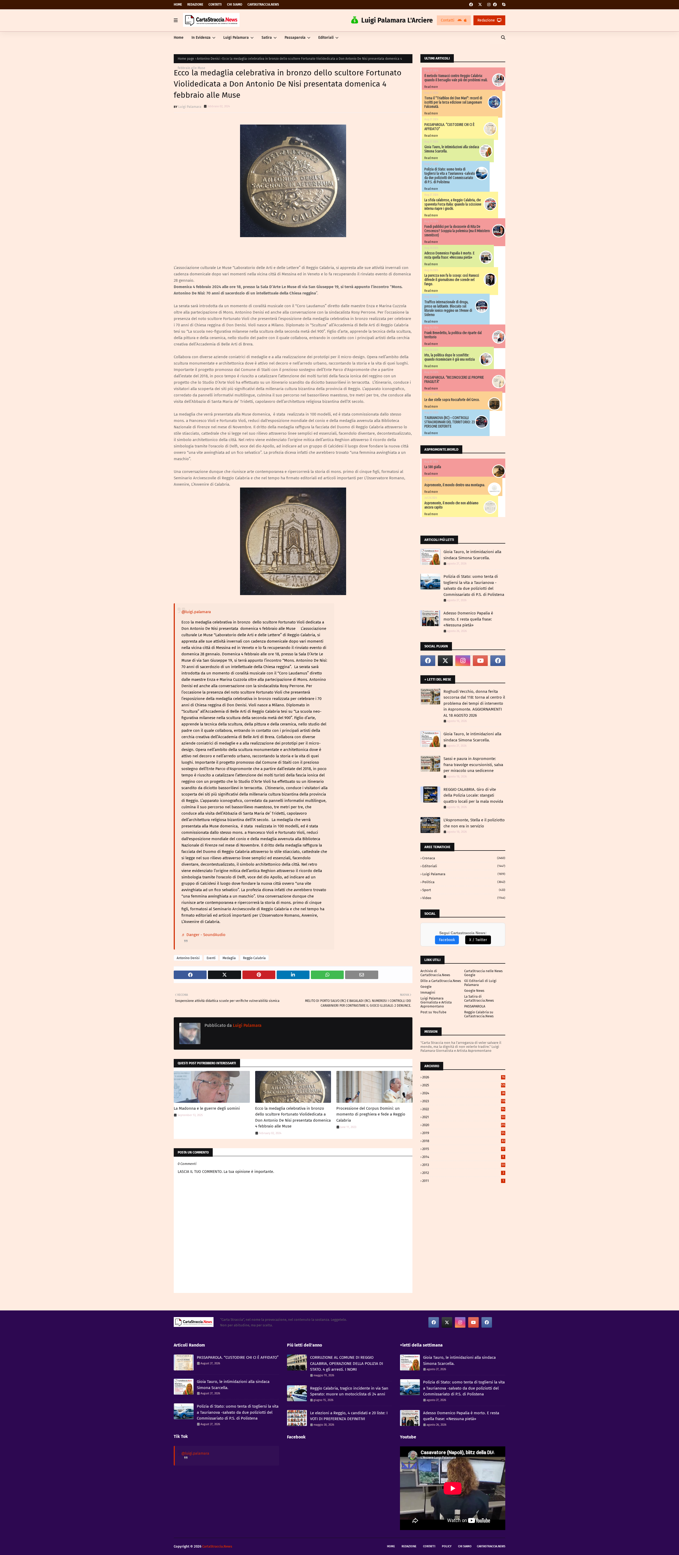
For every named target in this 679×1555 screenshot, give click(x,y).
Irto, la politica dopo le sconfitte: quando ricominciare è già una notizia (449, 357)
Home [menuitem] (179, 37)
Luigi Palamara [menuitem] (236, 37)
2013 (463, 1165)
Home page (186, 59)
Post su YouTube (433, 1012)
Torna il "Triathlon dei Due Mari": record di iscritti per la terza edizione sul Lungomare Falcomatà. (453, 102)
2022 (463, 1109)
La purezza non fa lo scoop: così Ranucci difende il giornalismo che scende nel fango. (451, 279)
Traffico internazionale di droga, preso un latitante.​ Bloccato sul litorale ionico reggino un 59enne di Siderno (448, 308)
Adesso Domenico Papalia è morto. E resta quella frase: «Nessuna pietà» (449, 255)
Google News (474, 991)
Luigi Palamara (189, 107)
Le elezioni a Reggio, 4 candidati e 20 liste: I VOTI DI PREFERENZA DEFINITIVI (349, 1416)
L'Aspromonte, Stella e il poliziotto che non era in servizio (474, 823)
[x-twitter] (480, 4)
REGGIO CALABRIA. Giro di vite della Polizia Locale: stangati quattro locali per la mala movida (473, 795)
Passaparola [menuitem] (295, 37)
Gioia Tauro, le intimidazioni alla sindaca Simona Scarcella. (472, 554)
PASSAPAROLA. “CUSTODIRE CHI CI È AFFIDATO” (237, 1357)
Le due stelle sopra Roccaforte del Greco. (452, 400)
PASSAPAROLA (474, 1006)
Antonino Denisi (208, 59)
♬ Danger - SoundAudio (203, 934)
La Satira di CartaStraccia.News (479, 998)
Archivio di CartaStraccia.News (435, 973)
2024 (463, 1093)
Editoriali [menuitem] (326, 37)
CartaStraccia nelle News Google (483, 973)
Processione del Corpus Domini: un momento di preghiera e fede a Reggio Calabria (370, 1114)
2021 (463, 1117)
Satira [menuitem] (267, 37)
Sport (463, 890)
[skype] (503, 4)
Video (463, 898)
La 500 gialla (432, 467)
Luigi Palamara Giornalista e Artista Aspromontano (436, 1002)
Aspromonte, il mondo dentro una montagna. (454, 485)
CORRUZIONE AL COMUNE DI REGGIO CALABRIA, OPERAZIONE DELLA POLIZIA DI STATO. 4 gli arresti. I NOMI (346, 1363)
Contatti (215, 4)
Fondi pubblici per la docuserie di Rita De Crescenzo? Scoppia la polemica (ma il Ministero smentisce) (457, 230)
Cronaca (463, 858)
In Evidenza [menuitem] (201, 37)
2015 (463, 1149)
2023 (463, 1101)
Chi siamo (234, 4)
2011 (463, 1181)
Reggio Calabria (254, 958)
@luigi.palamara (196, 611)
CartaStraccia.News (263, 4)
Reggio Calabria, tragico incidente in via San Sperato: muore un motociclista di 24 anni (349, 1391)
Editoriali (463, 866)
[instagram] (489, 4)
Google (426, 987)
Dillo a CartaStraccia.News (440, 981)
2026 (463, 1077)
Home (178, 4)
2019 (463, 1133)
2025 (463, 1085)
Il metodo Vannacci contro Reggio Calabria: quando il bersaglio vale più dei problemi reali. (456, 78)
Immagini (427, 992)
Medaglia (229, 958)
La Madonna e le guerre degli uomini (207, 1108)
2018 (463, 1141)
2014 (463, 1157)
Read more (431, 86)
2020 (463, 1125)
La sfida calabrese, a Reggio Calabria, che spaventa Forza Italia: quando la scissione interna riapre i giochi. (452, 204)
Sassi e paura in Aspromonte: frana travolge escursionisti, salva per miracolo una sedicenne (473, 764)
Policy (446, 1546)
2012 (463, 1173)
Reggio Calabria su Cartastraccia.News (479, 1014)
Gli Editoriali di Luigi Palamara (480, 983)
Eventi (211, 958)
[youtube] (480, 660)
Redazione (195, 4)
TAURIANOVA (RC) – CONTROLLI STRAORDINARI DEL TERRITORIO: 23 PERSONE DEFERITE (449, 422)
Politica (463, 882)
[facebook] (471, 4)
